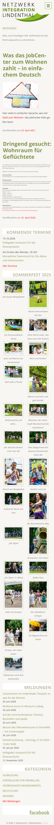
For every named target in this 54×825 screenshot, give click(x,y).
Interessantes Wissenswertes (22, 785)
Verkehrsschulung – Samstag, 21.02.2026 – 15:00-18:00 (27, 742)
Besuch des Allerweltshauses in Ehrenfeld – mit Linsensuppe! (26, 729)
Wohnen (8, 796)
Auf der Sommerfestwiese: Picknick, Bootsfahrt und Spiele (23, 716)
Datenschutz (35, 822)
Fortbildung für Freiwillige (21, 780)
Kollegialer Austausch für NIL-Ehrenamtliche (19, 754)
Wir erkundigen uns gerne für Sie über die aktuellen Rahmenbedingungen (20, 210)
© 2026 (9, 822)
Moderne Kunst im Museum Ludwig (23, 706)
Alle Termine (10, 266)
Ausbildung (10, 775)
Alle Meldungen (11, 801)
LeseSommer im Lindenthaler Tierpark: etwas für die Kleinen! (27, 695)
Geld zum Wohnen (13, 117)
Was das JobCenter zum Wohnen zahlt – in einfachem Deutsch (25, 65)
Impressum (21, 822)
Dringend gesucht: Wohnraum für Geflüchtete (27, 150)
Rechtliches (10, 790)
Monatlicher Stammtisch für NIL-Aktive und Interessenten (25, 258)
